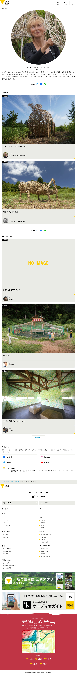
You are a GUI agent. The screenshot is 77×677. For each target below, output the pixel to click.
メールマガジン (45, 546)
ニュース (5, 513)
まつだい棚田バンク (46, 534)
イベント (42, 509)
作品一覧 (5, 534)
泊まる (42, 527)
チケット (5, 520)
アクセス (5, 509)
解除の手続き (44, 551)
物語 (35, 664)
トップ (3, 481)
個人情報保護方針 (45, 556)
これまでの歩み (7, 549)
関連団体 (5, 553)
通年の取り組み (7, 551)
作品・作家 (5, 8)
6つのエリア (44, 520)
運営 (45, 664)
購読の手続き (44, 549)
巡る (41, 517)
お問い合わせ (6, 560)
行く (3, 517)
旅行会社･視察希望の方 (9, 565)
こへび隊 (43, 539)
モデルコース (6, 525)
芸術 (40, 659)
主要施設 (43, 522)
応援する (42, 531)
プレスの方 (6, 563)
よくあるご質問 (7, 568)
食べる (42, 525)
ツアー (5, 522)
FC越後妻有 (44, 537)
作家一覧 (17, 481)
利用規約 (43, 553)
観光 (50, 659)
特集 (31, 659)
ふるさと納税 (44, 542)
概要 (3, 546)
